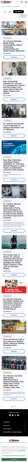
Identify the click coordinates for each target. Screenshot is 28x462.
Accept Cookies (14, 459)
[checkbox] (10, 11)
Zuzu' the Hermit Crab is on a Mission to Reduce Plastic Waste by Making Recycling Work (13, 342)
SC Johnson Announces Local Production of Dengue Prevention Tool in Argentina (13, 126)
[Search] (21, 2)
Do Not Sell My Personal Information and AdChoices (14, 455)
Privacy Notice (22, 450)
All (5, 11)
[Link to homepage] (6, 2)
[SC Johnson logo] (14, 440)
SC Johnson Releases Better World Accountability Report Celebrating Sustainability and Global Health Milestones (14, 46)
